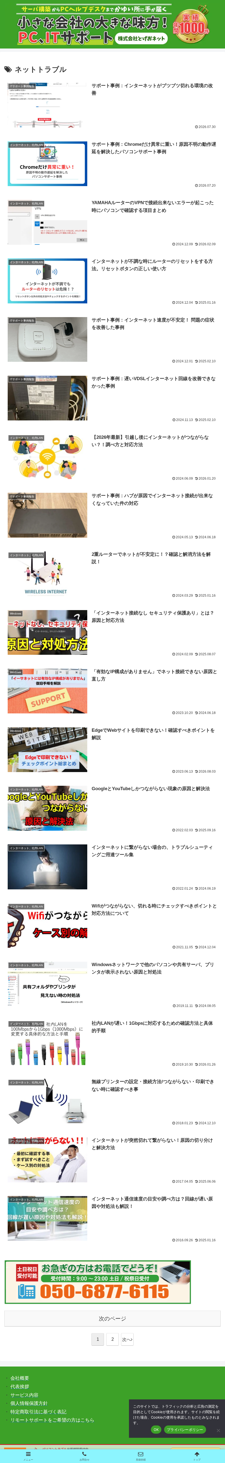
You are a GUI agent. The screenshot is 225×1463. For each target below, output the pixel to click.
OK (156, 1429)
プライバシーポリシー (185, 1429)
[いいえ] (218, 1430)
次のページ (112, 1319)
